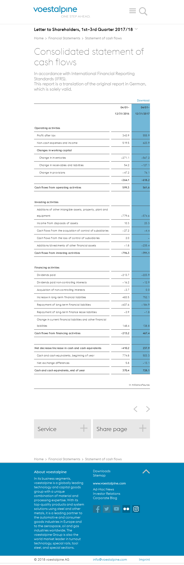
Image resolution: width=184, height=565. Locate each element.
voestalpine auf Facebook (97, 509)
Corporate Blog (105, 498)
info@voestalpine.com (110, 559)
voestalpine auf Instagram (136, 509)
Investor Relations (106, 493)
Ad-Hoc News (103, 489)
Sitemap (99, 475)
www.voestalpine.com (109, 483)
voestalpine (61, 12)
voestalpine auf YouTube (116, 509)
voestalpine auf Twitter (106, 509)
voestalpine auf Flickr (126, 509)
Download (143, 100)
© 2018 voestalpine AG (51, 559)
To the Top (146, 471)
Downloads (101, 471)
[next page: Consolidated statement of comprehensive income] (146, 409)
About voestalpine (50, 471)
